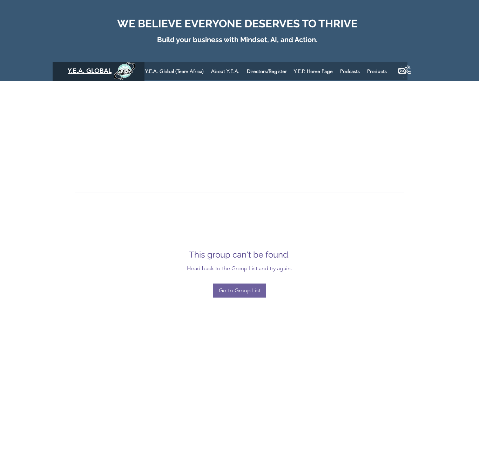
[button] (350, 71)
